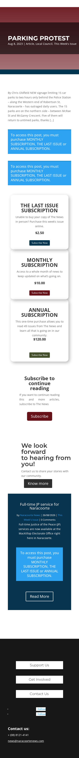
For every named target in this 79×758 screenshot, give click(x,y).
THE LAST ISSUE (49, 144)
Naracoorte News (30, 515)
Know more (38, 483)
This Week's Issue (65, 44)
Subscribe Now (40, 242)
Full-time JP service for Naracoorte (39, 506)
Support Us (39, 665)
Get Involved (39, 679)
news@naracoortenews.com (26, 741)
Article (30, 44)
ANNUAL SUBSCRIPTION (30, 148)
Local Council (44, 44)
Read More (39, 596)
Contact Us (39, 694)
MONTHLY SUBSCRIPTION (27, 141)
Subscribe (39, 416)
